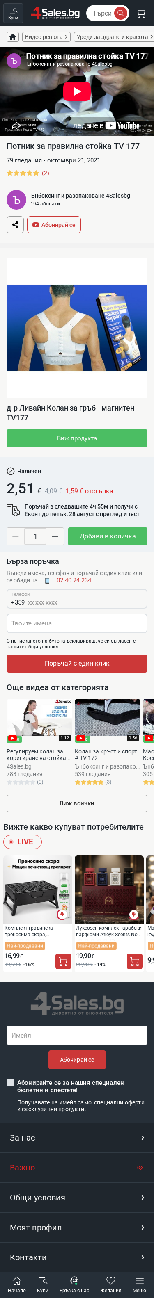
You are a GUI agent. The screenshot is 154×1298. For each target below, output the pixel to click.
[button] (77, 1137)
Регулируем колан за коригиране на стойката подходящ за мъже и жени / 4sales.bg (39, 754)
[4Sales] (55, 13)
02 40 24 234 (74, 580)
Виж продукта (77, 438)
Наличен (29, 471)
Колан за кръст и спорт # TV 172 (106, 754)
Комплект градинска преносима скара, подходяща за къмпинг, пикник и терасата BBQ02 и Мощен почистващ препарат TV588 (36, 931)
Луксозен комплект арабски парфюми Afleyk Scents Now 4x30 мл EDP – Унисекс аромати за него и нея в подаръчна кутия (109, 931)
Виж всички (77, 803)
